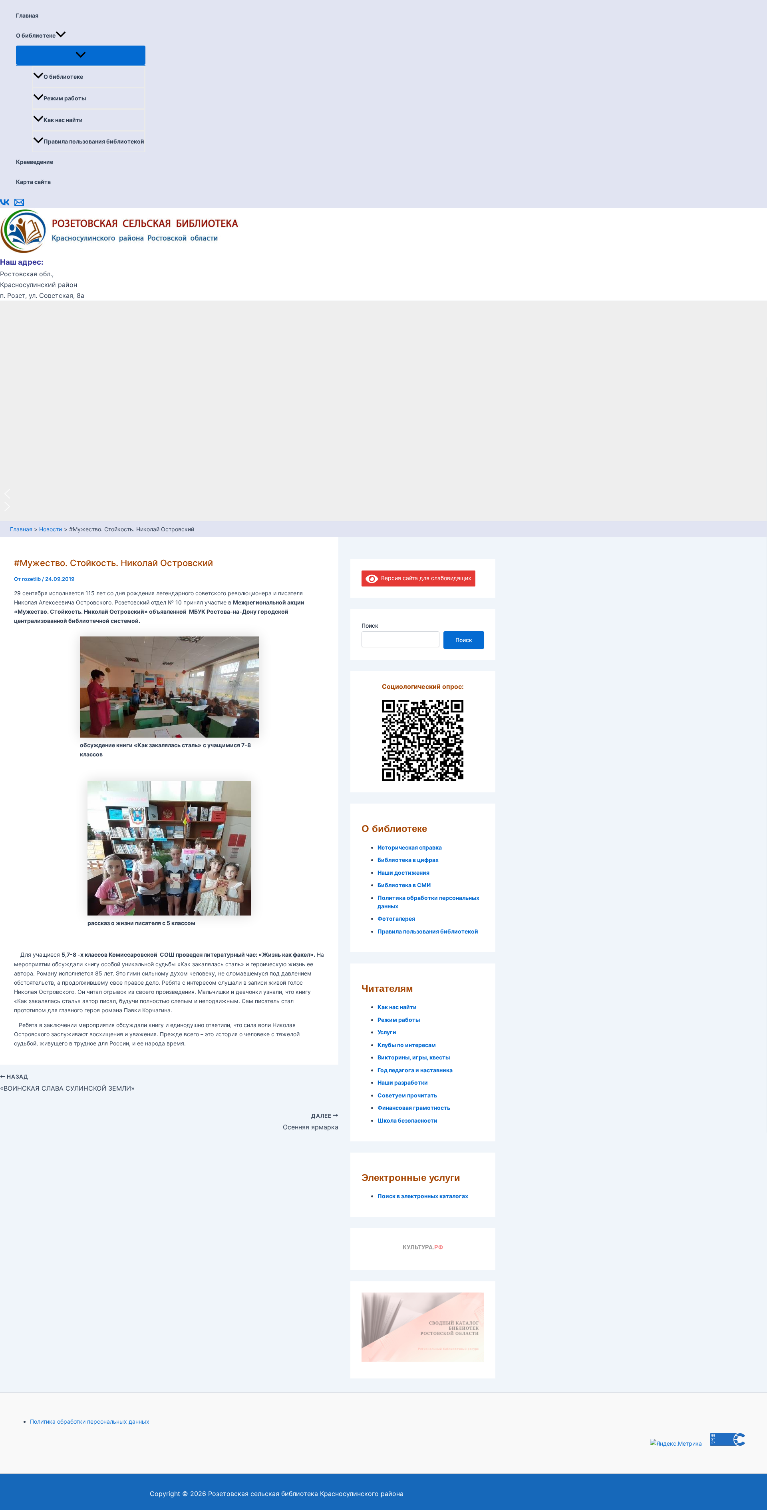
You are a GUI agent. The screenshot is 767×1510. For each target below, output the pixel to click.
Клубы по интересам (407, 1044)
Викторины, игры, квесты (414, 1057)
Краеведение (34, 161)
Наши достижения (403, 872)
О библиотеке (36, 35)
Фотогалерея (396, 918)
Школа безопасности (407, 1120)
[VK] (5, 204)
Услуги (387, 1032)
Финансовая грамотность (414, 1107)
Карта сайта (33, 181)
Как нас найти (63, 119)
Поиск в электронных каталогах (423, 1196)
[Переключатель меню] (80, 55)
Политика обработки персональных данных (89, 1421)
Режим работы (65, 98)
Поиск (370, 625)
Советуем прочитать (407, 1095)
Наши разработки (403, 1082)
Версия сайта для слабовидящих (424, 577)
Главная (27, 15)
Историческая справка (410, 847)
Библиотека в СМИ (404, 885)
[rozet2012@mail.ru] (19, 204)
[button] (61, 36)
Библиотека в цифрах (408, 859)
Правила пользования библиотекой (94, 141)
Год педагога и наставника (415, 1070)
